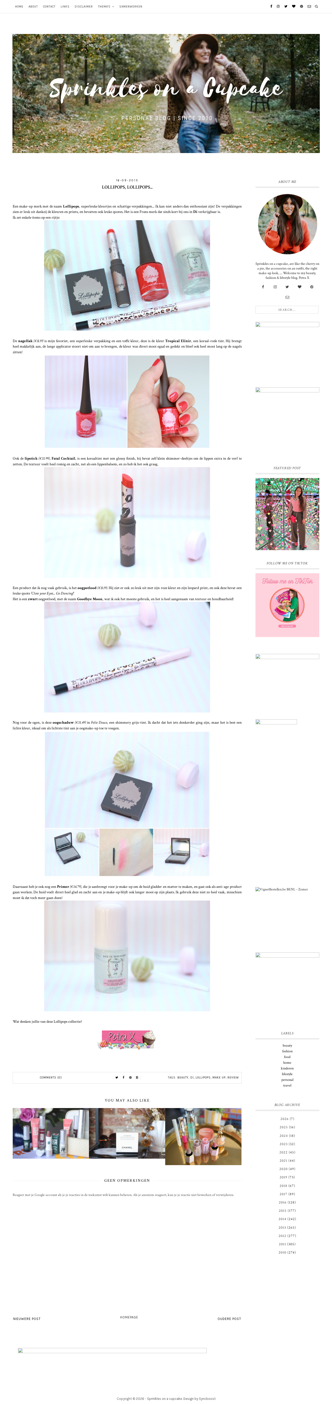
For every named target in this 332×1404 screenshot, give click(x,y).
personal (287, 1079)
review (233, 1077)
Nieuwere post (27, 1319)
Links (65, 6)
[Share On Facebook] (123, 1077)
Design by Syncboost (199, 1399)
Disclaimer (84, 6)
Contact (49, 6)
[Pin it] (130, 1077)
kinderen (287, 1068)
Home (19, 6)
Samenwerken (130, 6)
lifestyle (287, 1074)
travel (287, 1085)
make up (219, 1077)
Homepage (129, 1317)
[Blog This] (137, 1077)
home (287, 1062)
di (192, 1077)
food (287, 1057)
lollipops (203, 1077)
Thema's (104, 6)
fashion (287, 1051)
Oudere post (229, 1319)
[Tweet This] (117, 1077)
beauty (183, 1077)
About (33, 6)
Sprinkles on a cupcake (164, 1399)
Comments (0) (51, 1077)
